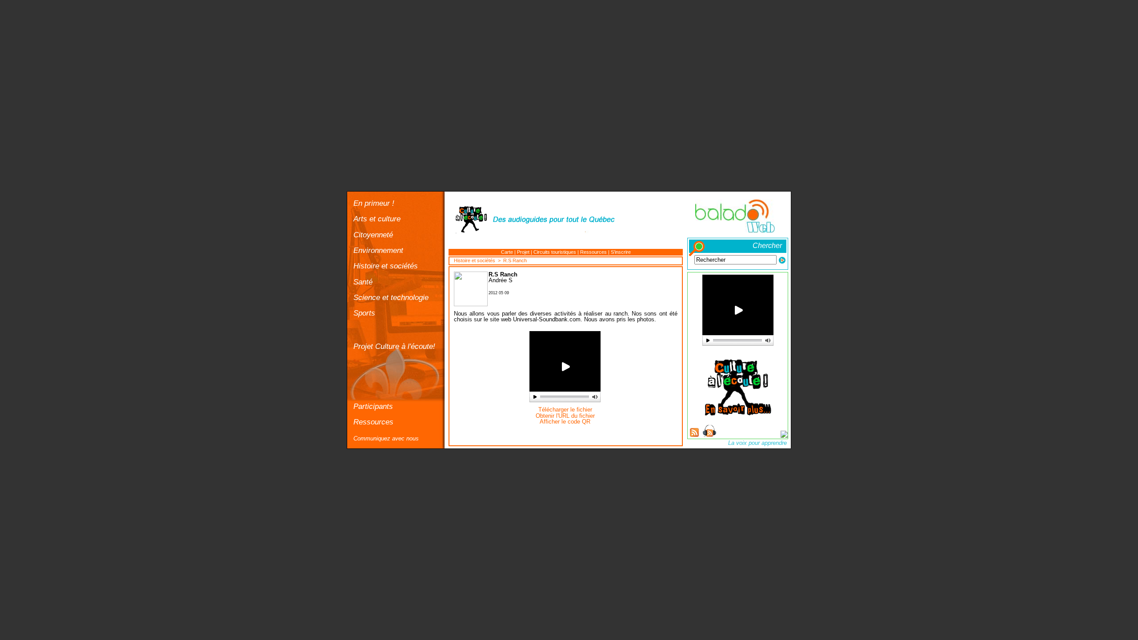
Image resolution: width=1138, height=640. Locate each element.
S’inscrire (621, 252)
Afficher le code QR (565, 421)
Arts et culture (377, 218)
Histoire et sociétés (385, 265)
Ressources (373, 421)
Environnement (378, 250)
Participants (373, 406)
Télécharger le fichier (565, 409)
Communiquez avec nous (386, 438)
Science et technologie (391, 297)
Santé (363, 281)
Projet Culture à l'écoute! (394, 346)
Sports (364, 312)
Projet (523, 252)
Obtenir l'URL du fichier (565, 415)
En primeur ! (373, 203)
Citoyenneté (373, 234)
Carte (507, 252)
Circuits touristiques (554, 252)
